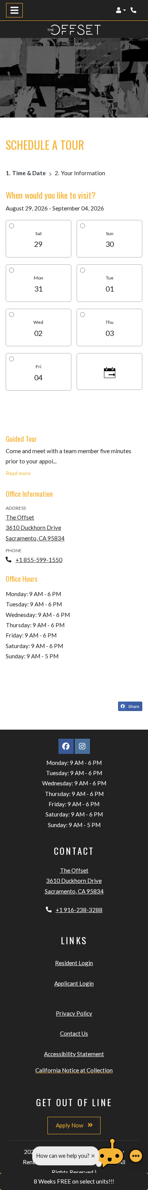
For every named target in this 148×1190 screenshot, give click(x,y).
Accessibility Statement (74, 1053)
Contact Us (74, 1033)
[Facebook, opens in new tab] (66, 746)
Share (133, 706)
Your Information (83, 173)
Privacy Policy (74, 1013)
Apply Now (70, 1125)
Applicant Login (74, 983)
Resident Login (74, 962)
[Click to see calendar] (109, 371)
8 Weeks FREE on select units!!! (74, 1181)
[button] (121, 10)
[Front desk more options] (135, 1155)
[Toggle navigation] (14, 10)
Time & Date (29, 173)
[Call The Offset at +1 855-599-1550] (134, 10)
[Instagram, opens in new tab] (82, 746)
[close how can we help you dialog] (93, 1155)
